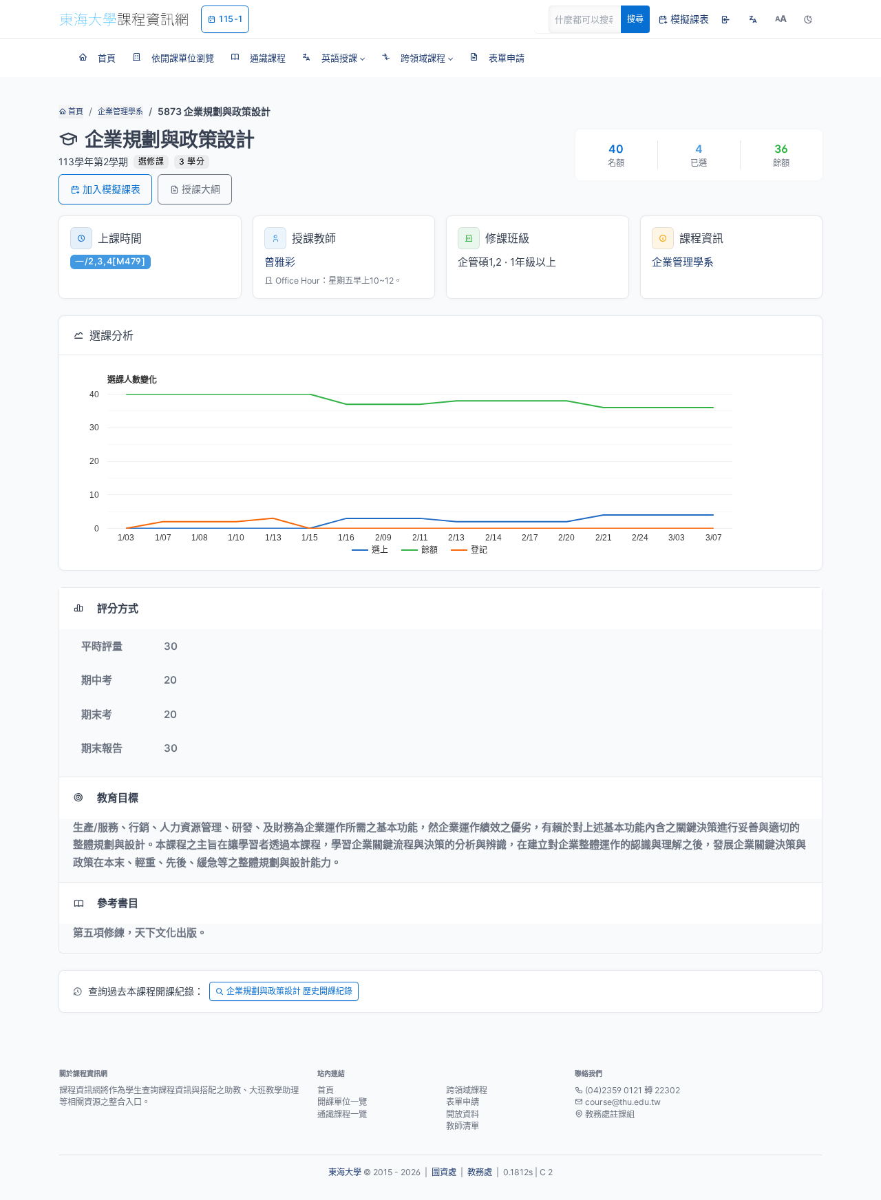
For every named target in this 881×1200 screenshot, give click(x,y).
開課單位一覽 (342, 1102)
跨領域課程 (466, 1090)
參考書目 (117, 902)
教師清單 (462, 1126)
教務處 (479, 1172)
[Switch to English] (753, 19)
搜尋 (635, 19)
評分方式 (117, 608)
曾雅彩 (279, 262)
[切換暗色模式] (808, 19)
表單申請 (462, 1102)
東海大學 (344, 1172)
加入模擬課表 (111, 189)
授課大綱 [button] (201, 189)
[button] (333, 58)
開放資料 (462, 1114)
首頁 (74, 111)
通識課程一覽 (342, 1114)
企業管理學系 (120, 111)
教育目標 (117, 797)
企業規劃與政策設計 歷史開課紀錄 (289, 991)
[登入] (725, 19)
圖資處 (444, 1172)
